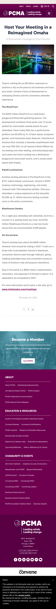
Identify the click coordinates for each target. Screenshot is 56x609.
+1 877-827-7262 (24, 550)
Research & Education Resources (33, 430)
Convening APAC (11, 481)
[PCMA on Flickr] (36, 559)
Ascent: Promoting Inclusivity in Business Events (24, 419)
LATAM (35, 6)
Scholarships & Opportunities (17, 436)
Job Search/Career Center (15, 391)
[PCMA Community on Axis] (40, 559)
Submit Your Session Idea (15, 442)
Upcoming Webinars (13, 447)
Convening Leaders (29, 487)
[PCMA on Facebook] (15, 559)
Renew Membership (34, 469)
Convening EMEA (27, 481)
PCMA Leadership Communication (18, 396)
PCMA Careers (33, 391)
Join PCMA (28, 361)
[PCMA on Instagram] (28, 559)
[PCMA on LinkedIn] (24, 559)
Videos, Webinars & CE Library (35, 447)
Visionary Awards (40, 504)
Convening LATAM (12, 487)
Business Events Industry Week (17, 498)
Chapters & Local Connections (35, 464)
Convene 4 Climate (26, 475)
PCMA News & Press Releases (17, 402)
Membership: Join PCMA (14, 469)
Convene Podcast (12, 424)
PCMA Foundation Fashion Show (18, 504)
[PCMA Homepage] (27, 13)
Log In (46, 6)
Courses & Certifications (31, 424)
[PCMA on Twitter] (19, 559)
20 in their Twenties (12, 464)
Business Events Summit (15, 492)
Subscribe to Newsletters (38, 442)
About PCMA (10, 385)
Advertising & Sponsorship (28, 385)
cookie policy (24, 595)
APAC (21, 6)
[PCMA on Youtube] (32, 559)
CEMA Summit (11, 475)
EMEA (28, 6)
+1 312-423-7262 (25, 553)
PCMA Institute (11, 430)
